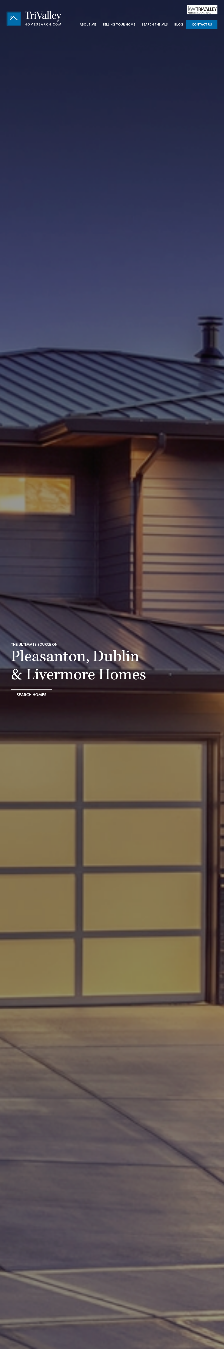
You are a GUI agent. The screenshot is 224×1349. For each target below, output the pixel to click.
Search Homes (31, 695)
